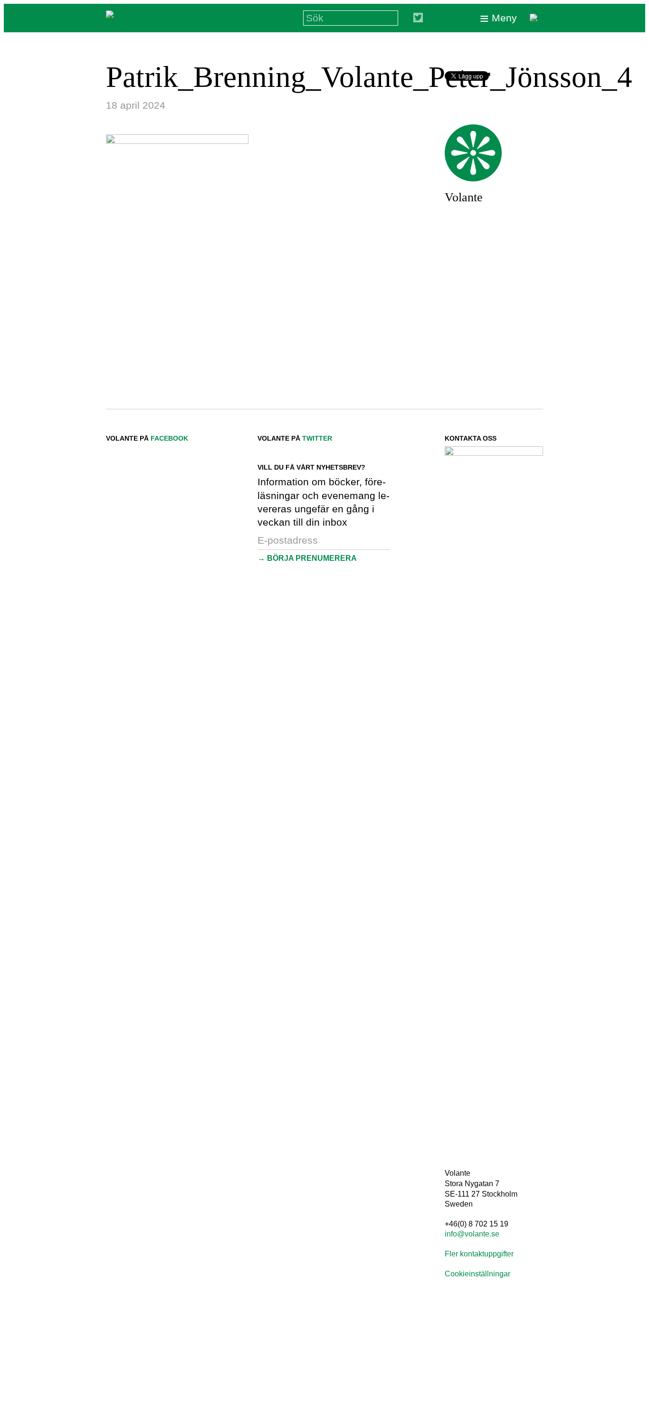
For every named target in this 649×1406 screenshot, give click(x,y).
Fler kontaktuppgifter (479, 1254)
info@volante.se (472, 1234)
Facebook (169, 438)
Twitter (317, 438)
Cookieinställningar (477, 1274)
